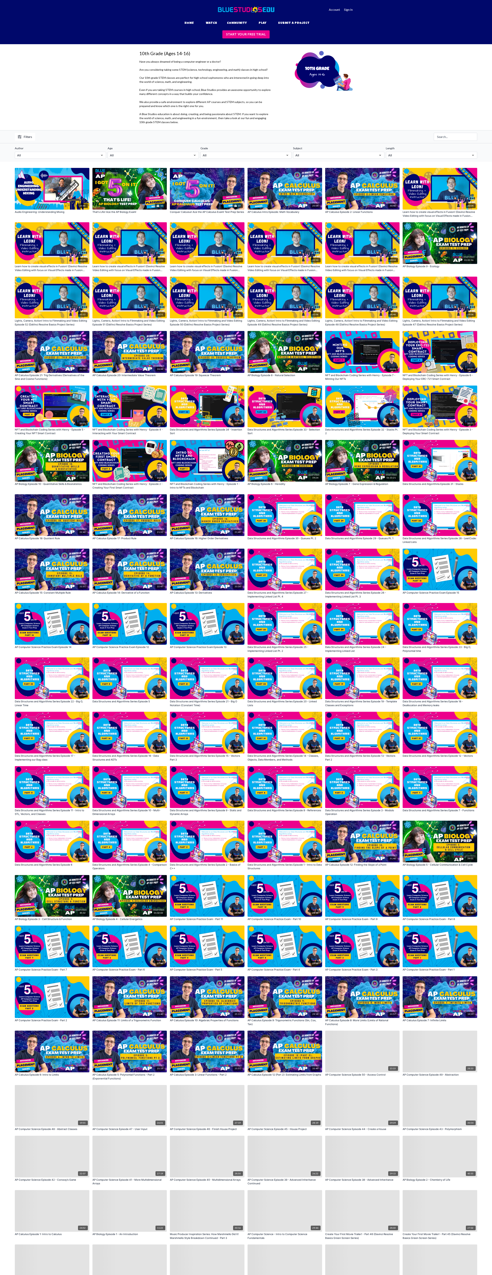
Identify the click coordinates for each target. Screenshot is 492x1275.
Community (237, 23)
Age (110, 148)
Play (263, 23)
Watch (211, 23)
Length (390, 148)
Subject (297, 148)
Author (19, 148)
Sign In (348, 9)
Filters (28, 137)
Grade (204, 148)
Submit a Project (294, 23)
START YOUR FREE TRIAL (246, 34)
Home (189, 23)
